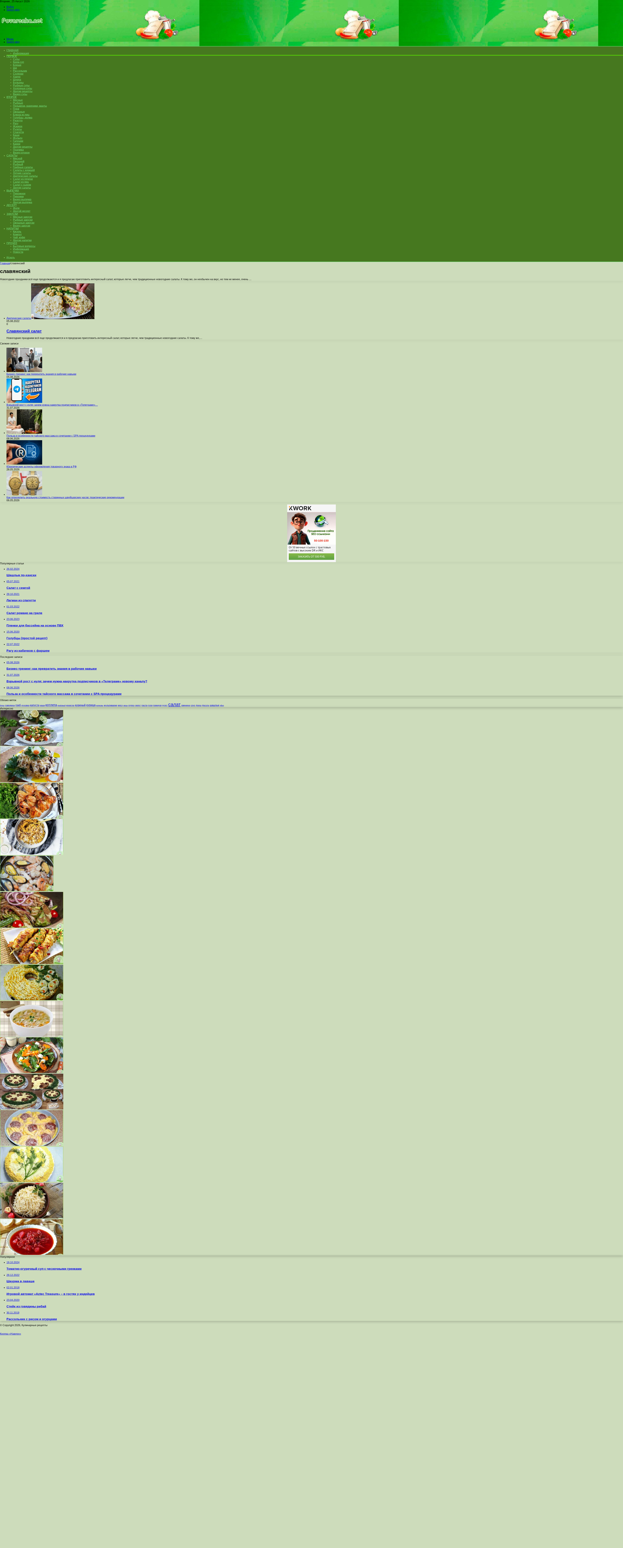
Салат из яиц (21, 181)
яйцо (222, 705)
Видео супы (20, 94)
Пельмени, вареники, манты (30, 106)
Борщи (17, 65)
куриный (80, 705)
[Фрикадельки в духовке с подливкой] (31, 1145)
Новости (18, 252)
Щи (15, 68)
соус (193, 705)
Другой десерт (21, 211)
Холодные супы (22, 88)
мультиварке (110, 705)
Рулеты (17, 129)
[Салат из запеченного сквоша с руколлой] (31, 1072)
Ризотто (18, 120)
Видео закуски (21, 225)
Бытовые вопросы (24, 246)
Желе (16, 208)
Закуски (12, 214)
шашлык (214, 705)
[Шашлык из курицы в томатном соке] (31, 963)
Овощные (19, 111)
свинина (185, 705)
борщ (2, 705)
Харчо (16, 76)
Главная (5, 263)
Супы (16, 59)
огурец (131, 705)
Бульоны (18, 82)
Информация (21, 53)
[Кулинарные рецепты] (21, 33)
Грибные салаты (23, 167)
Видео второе (21, 152)
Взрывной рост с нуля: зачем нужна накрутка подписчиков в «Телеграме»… (52, 405)
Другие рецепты (22, 91)
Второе (11, 97)
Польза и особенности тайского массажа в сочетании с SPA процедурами (50, 435)
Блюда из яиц (21, 114)
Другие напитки (22, 240)
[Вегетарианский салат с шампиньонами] (31, 1108)
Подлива (18, 149)
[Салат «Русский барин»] (31, 781)
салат (174, 704)
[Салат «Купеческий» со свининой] (31, 999)
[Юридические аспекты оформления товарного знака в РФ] (24, 463)
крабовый (62, 705)
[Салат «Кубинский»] (31, 926)
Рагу (15, 123)
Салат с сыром (22, 184)
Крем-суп (18, 62)
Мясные (18, 100)
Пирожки (18, 196)
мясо (120, 705)
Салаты (11, 155)
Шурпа (17, 79)
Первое (11, 56)
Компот (17, 234)
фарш (199, 705)
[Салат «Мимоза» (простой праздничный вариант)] (31, 1181)
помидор (157, 705)
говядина (10, 705)
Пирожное (19, 193)
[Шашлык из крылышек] (31, 817)
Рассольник (20, 70)
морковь (99, 705)
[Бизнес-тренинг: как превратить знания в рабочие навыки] (24, 371)
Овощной (18, 161)
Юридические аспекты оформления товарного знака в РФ (41, 466)
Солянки (18, 73)
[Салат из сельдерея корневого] (31, 1217)
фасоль (205, 705)
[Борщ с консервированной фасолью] (31, 1254)
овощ (125, 705)
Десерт (11, 205)
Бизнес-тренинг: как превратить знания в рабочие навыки (41, 374)
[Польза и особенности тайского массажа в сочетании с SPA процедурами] (24, 432)
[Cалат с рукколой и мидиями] (31, 745)
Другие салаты (22, 187)
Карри (16, 144)
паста (144, 705)
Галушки (18, 141)
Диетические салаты (25, 176)
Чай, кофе (19, 237)
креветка (70, 705)
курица (91, 705)
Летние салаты (22, 173)
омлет (138, 705)
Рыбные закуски (23, 219)
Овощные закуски (23, 222)
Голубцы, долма (22, 117)
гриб (18, 705)
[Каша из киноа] (31, 854)
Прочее (11, 243)
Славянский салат (24, 331)
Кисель (17, 231)
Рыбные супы (21, 85)
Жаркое (17, 126)
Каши (16, 135)
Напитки (12, 228)
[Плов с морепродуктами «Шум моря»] (27, 890)
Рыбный (18, 164)
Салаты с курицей (24, 170)
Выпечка (12, 190)
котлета (51, 705)
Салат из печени (23, 179)
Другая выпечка (22, 202)
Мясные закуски (22, 217)
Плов (16, 108)
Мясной (17, 158)
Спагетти (18, 132)
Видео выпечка (22, 199)
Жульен (17, 138)
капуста (34, 705)
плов (150, 705)
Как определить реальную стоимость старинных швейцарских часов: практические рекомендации (65, 497)
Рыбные (18, 103)
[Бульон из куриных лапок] (31, 1035)
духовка (25, 705)
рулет (165, 705)
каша (42, 705)
